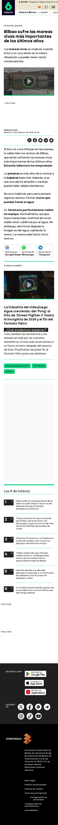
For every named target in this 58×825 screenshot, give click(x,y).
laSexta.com (10, 130)
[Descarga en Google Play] (35, 676)
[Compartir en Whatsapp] (40, 141)
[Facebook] (29, 709)
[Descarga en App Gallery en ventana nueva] (35, 694)
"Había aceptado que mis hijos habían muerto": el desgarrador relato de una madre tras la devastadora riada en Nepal (32, 557)
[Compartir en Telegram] (46, 141)
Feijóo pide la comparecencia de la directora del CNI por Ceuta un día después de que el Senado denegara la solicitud (34, 505)
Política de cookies (34, 789)
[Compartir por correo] (51, 141)
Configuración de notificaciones (33, 805)
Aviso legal (30, 780)
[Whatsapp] (38, 709)
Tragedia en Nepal (37, 2)
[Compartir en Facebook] (35, 141)
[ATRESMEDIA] (29, 739)
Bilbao (9, 371)
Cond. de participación (36, 793)
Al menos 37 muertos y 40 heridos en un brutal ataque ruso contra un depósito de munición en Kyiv (35, 541)
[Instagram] (21, 718)
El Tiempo (39, 365)
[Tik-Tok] (29, 718)
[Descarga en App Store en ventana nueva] (34, 685)
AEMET (44, 12)
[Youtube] (38, 718)
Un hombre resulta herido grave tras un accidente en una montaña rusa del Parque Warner (35, 590)
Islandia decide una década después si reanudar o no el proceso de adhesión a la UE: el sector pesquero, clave (35, 574)
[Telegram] (47, 709)
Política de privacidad (35, 785)
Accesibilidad (31, 810)
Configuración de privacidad (38, 798)
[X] (29, 141)
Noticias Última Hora (17, 365)
